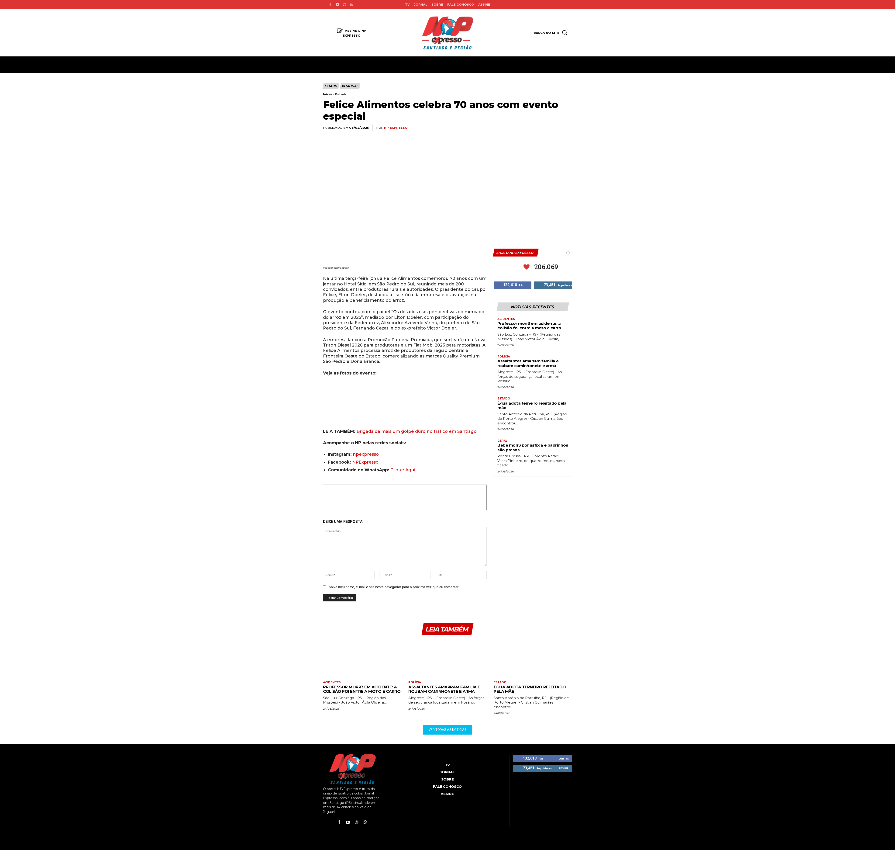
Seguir (564, 768)
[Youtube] (337, 4)
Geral (502, 440)
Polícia (503, 356)
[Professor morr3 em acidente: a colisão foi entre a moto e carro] (362, 658)
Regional (350, 86)
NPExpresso (365, 462)
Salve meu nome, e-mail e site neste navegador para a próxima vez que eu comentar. (394, 587)
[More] (567, 128)
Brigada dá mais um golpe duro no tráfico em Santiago (417, 431)
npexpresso (365, 454)
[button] (326, 415)
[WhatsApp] (534, 128)
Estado (330, 86)
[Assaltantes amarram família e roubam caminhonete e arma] (447, 658)
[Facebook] (330, 4)
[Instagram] (344, 4)
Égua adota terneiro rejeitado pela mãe (531, 405)
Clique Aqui (402, 469)
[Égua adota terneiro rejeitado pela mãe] (533, 658)
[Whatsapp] (351, 4)
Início (327, 94)
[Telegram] (556, 128)
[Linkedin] (545, 128)
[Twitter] (524, 128)
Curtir (563, 758)
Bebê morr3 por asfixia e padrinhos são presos (532, 447)
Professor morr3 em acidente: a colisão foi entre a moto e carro (529, 325)
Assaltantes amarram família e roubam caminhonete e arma (528, 363)
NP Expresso (396, 127)
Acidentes (506, 319)
